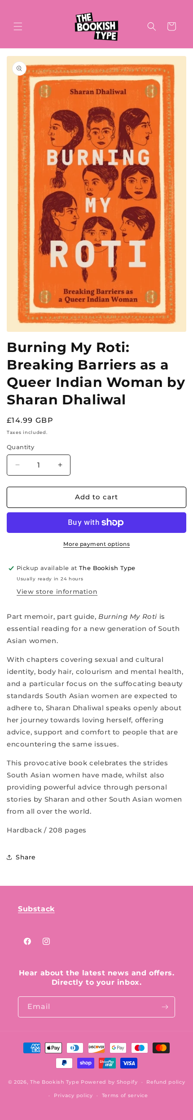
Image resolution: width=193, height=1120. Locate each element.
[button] (18, 26)
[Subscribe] (165, 1006)
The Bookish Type (54, 1082)
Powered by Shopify (109, 1082)
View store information (57, 592)
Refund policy (165, 1082)
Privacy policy (73, 1095)
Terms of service (125, 1095)
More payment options (96, 544)
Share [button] (26, 857)
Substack (36, 909)
